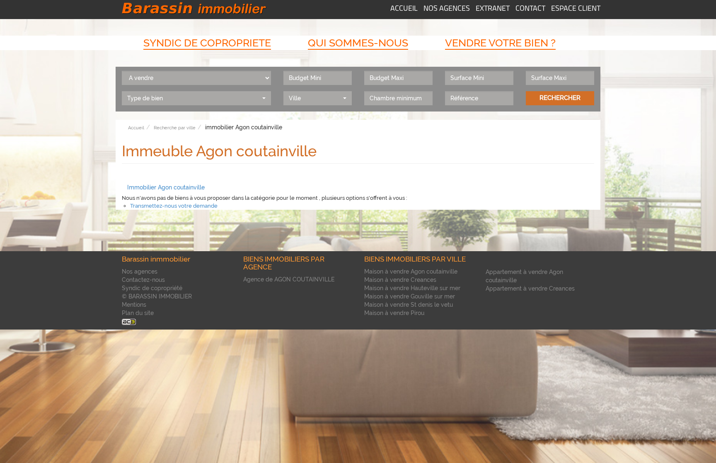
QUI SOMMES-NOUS (358, 42)
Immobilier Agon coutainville (166, 187)
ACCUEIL (404, 9)
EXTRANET (493, 9)
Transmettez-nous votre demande (174, 206)
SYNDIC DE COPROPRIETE (207, 42)
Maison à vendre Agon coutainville (410, 271)
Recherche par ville (175, 128)
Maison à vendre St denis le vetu (408, 304)
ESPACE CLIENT (575, 9)
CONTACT (530, 9)
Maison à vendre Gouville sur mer (409, 296)
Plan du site (138, 313)
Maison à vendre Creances (400, 279)
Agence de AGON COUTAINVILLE (288, 279)
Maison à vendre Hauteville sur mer (412, 288)
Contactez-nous (143, 279)
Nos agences (139, 271)
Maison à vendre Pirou (394, 313)
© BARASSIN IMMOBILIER (157, 296)
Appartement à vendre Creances (530, 288)
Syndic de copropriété (152, 288)
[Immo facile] (129, 321)
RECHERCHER (560, 98)
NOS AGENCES (446, 9)
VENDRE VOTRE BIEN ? (500, 42)
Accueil (136, 128)
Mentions (134, 304)
